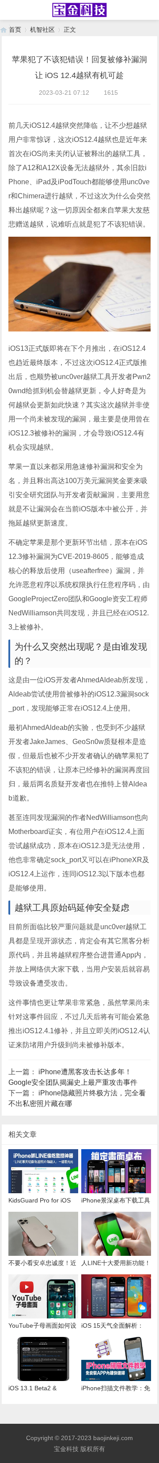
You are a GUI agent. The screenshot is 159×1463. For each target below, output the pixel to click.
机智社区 (42, 29)
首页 (15, 29)
